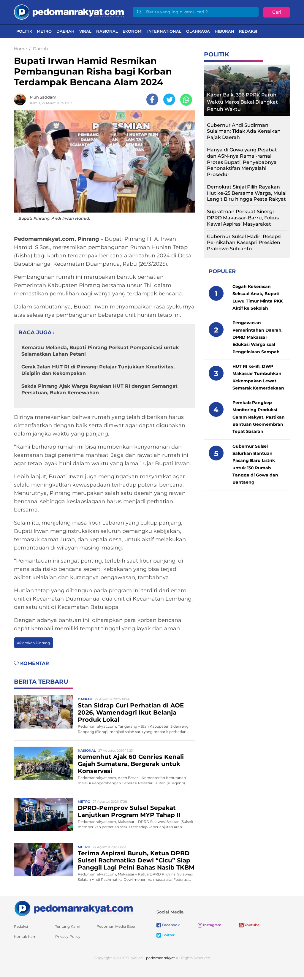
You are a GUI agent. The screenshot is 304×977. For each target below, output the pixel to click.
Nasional (107, 31)
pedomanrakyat (160, 958)
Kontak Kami (25, 936)
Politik (24, 31)
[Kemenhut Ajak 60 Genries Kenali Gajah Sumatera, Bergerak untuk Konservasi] (43, 763)
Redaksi (248, 31)
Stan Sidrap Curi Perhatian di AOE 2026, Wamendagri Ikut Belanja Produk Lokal (131, 712)
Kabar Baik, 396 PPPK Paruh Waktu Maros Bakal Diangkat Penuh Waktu (242, 102)
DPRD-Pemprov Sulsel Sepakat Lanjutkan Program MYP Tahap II (129, 811)
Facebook (170, 925)
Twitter (168, 935)
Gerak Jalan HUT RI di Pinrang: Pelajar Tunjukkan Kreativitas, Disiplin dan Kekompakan (98, 370)
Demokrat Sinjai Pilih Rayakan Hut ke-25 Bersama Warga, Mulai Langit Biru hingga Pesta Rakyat (246, 193)
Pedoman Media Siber (116, 926)
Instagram (211, 925)
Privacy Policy (67, 936)
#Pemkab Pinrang (33, 643)
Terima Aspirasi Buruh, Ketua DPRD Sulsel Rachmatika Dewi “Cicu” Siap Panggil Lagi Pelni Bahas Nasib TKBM (136, 860)
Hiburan (224, 31)
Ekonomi (132, 31)
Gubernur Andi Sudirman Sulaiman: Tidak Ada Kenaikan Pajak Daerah (244, 131)
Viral (85, 31)
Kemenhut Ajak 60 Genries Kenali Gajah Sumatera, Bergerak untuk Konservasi (131, 764)
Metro (44, 31)
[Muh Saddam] (21, 99)
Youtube (251, 925)
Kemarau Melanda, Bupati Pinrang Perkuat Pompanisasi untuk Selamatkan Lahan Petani (100, 351)
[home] (73, 908)
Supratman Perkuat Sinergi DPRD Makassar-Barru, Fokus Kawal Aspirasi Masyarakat (243, 218)
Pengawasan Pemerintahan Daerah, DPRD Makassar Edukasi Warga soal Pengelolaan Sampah (257, 337)
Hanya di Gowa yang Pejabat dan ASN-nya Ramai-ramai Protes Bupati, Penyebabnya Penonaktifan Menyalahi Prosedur (242, 162)
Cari (276, 12)
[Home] (69, 12)
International (164, 31)
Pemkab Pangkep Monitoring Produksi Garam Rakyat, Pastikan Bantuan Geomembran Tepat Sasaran (258, 417)
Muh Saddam (43, 97)
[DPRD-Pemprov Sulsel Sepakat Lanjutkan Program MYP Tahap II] (43, 814)
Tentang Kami (67, 926)
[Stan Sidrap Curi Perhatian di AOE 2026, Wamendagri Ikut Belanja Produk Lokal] (43, 712)
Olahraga (198, 31)
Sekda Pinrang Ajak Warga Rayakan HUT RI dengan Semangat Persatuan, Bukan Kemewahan (99, 389)
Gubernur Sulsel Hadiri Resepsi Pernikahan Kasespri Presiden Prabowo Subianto (244, 243)
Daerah (65, 31)
